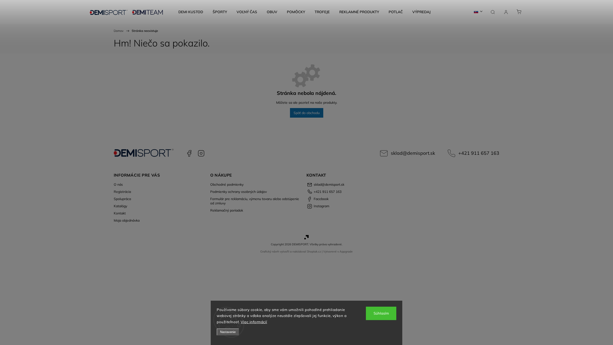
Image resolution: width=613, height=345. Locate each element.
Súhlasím (381, 313)
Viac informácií (254, 322)
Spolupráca (122, 199)
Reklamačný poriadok (226, 210)
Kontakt (120, 213)
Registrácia (122, 192)
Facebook (189, 153)
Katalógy (120, 206)
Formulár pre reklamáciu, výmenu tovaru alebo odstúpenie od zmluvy (254, 201)
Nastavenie (228, 332)
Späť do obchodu (307, 113)
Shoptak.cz (314, 251)
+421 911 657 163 (478, 153)
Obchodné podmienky (227, 184)
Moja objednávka (127, 220)
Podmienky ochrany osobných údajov (238, 192)
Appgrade (346, 251)
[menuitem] (190, 12)
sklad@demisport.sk (413, 153)
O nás (118, 184)
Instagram (201, 153)
